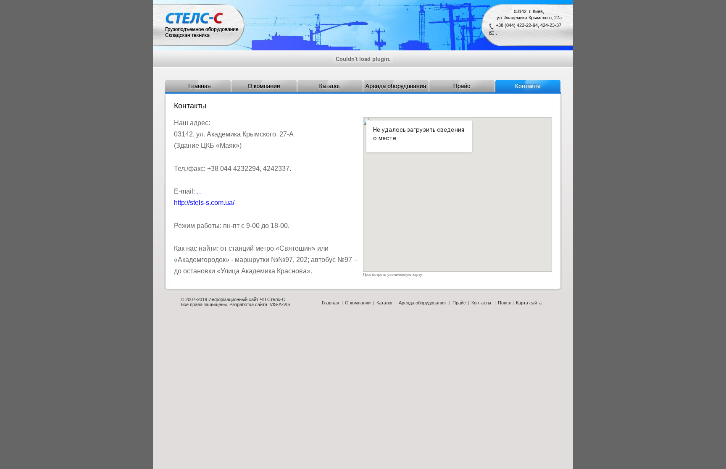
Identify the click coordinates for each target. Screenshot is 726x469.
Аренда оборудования (422, 302)
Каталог (384, 302)
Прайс (459, 302)
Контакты (481, 302)
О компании (358, 302)
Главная (330, 302)
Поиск (504, 302)
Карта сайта (529, 302)
